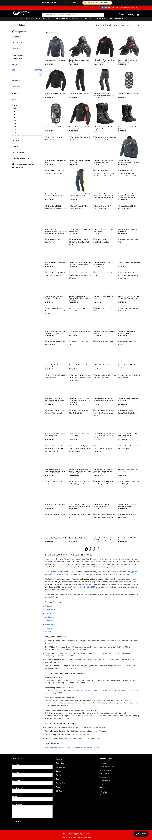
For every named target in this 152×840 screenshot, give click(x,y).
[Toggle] (95, 759)
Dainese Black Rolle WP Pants (79, 93)
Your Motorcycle (17, 788)
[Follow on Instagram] (105, 7)
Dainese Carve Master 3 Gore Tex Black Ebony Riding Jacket (104, 539)
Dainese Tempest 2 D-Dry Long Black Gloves (79, 230)
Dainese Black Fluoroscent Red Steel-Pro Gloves (128, 61)
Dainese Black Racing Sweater (79, 538)
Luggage (64, 18)
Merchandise (49, 617)
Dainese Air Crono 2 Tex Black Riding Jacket (128, 366)
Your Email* (16, 772)
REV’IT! (68, 747)
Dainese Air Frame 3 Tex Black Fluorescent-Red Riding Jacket (103, 399)
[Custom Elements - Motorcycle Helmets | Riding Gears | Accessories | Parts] (22, 13)
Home (14, 25)
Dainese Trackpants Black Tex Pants (103, 297)
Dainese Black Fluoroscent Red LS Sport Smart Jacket (103, 61)
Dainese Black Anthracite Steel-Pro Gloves (79, 61)
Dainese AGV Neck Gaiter (101, 365)
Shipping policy (105, 770)
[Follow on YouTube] (109, 7)
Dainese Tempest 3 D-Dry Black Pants (55, 263)
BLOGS (110, 19)
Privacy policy (104, 780)
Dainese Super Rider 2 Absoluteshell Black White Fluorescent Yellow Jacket (126, 195)
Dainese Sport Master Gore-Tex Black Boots (79, 161)
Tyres (91, 19)
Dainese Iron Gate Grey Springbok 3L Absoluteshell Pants (104, 94)
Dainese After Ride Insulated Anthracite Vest (54, 366)
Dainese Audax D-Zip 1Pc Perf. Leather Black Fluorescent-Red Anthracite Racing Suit (55, 471)
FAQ (137, 7)
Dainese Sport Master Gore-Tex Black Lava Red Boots (103, 161)
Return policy (104, 773)
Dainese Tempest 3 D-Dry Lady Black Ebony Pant (103, 263)
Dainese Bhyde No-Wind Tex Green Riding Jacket (127, 505)
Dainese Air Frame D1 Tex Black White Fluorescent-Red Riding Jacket (104, 435)
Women (83, 18)
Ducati (86, 587)
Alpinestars (60, 747)
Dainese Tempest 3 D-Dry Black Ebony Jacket (103, 230)
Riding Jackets (50, 610)
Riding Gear (40, 18)
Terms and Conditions (107, 767)
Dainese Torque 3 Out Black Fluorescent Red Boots (54, 297)
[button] (126, 14)
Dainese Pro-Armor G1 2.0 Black (128, 93)
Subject (14, 796)
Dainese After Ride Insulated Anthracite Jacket (127, 332)
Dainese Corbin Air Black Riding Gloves (128, 539)
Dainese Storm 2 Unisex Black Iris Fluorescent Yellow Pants (80, 195)
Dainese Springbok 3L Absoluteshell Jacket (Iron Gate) (128, 161)
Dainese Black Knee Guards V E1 (56, 538)
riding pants (49, 574)
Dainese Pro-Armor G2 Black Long (54, 128)
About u (102, 763)
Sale (57, 779)
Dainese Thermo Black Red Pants (129, 262)
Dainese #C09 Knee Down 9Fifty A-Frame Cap (104, 332)
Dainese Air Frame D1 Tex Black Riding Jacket (79, 434)
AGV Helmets (50, 747)
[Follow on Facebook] (102, 7)
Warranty (102, 777)
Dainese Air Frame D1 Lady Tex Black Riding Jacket (55, 434)
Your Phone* (16, 780)
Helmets (29, 18)
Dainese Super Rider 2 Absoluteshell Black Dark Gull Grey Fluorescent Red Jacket (103, 195)
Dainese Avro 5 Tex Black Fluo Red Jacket (128, 470)
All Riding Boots (93, 747)
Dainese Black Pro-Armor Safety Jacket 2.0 (55, 94)
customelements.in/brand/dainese (88, 690)
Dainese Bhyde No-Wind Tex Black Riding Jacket (102, 505)
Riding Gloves (50, 624)
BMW (93, 587)
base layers (81, 574)
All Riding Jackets (79, 747)
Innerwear (48, 632)
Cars (20, 18)
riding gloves (68, 574)
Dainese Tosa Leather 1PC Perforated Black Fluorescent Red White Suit (80, 298)
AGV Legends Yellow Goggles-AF (80, 331)
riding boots (58, 574)
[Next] (98, 549)
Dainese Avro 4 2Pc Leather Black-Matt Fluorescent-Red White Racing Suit (102, 471)
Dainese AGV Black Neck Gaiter (79, 365)
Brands (74, 18)
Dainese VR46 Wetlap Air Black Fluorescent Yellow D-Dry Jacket (55, 332)
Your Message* (17, 804)
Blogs (58, 787)
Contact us (103, 787)
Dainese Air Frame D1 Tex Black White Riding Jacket (128, 434)
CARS (71, 2)
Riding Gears (49, 606)
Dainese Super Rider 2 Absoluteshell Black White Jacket (55, 230)
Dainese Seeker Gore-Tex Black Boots (128, 128)
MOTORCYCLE (50, 2)
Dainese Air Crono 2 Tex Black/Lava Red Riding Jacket (54, 399)
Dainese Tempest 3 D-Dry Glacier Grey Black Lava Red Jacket (80, 263)
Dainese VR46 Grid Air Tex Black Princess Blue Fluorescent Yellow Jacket (128, 298)
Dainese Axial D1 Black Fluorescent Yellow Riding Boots (79, 505)
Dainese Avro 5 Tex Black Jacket (55, 504)
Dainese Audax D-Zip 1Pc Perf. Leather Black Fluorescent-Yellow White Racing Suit (80, 471)
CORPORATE (119, 19)
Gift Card (59, 791)
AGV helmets (126, 666)
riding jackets (133, 572)
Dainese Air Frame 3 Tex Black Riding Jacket (128, 399)
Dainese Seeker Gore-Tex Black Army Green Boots (103, 128)
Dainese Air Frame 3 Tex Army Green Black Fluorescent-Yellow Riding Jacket (79, 400)
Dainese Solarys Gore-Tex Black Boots (55, 161)
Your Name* (16, 764)
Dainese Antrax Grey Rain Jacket (55, 60)
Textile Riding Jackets (53, 613)
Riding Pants (49, 628)
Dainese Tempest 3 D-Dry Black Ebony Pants (128, 230)
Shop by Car (60, 783)
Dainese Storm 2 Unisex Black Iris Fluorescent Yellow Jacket (56, 195)
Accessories (53, 18)
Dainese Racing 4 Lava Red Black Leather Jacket (80, 128)
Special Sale (101, 19)
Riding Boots (49, 621)
